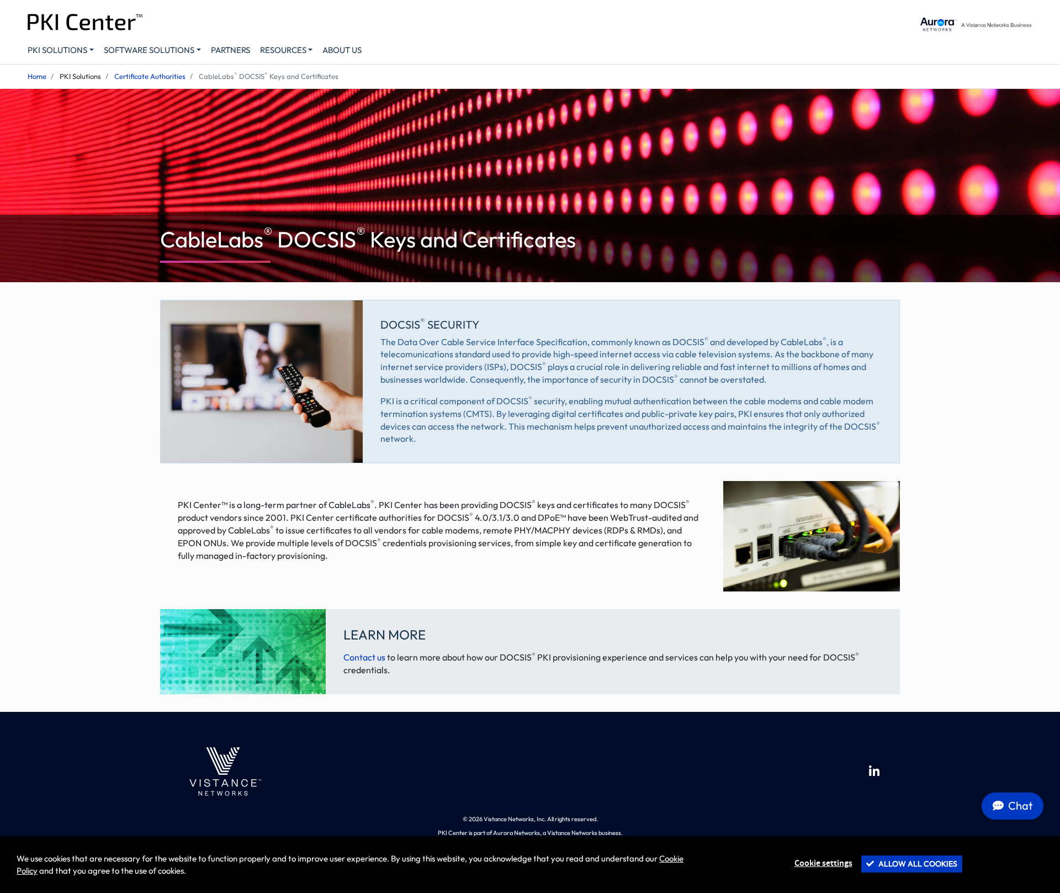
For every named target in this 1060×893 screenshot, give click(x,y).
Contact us (364, 657)
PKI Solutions (57, 50)
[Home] (223, 771)
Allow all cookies (917, 864)
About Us (342, 50)
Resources (283, 50)
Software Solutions (149, 50)
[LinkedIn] (874, 771)
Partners (230, 50)
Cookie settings (823, 863)
